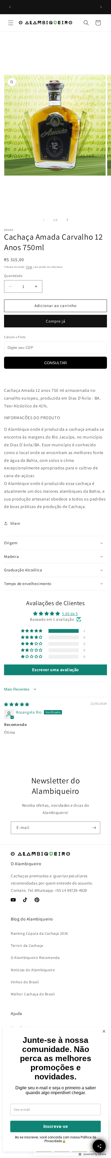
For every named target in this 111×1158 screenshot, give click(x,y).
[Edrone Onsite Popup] (55, 579)
